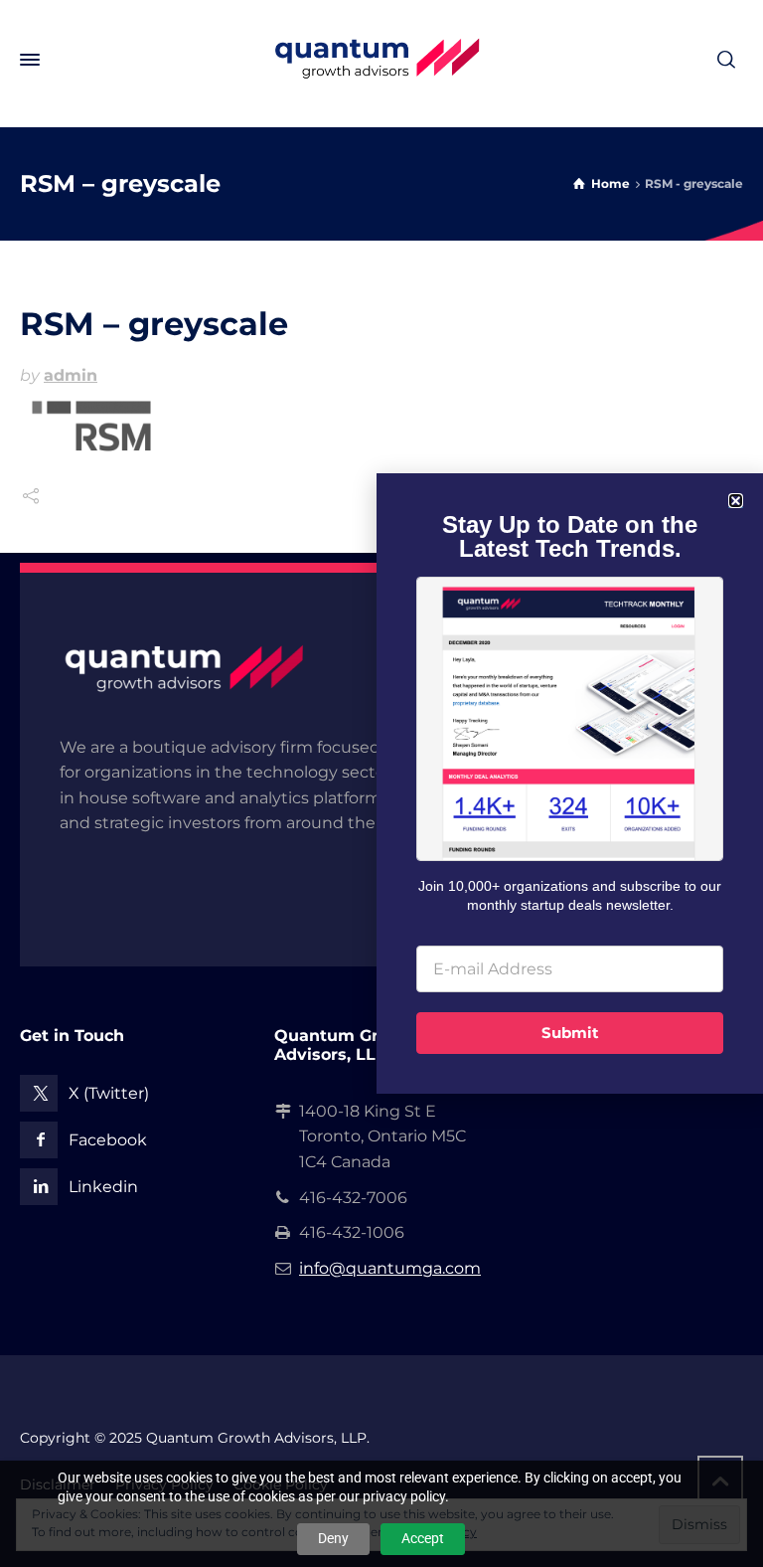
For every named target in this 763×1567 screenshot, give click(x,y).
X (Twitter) (109, 1093)
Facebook (108, 1140)
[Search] (726, 60)
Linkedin (103, 1186)
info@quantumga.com (390, 1268)
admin (70, 375)
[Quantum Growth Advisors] (381, 59)
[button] (735, 500)
